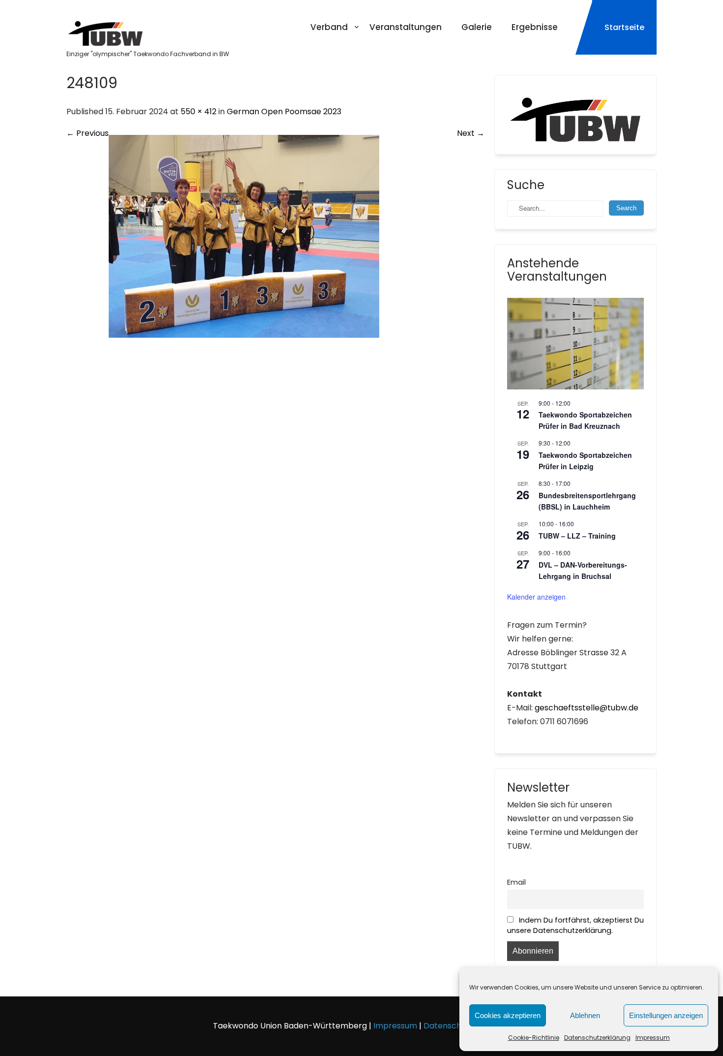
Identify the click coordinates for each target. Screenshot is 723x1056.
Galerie (476, 27)
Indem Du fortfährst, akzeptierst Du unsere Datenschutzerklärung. (575, 925)
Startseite (624, 27)
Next (470, 133)
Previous (87, 133)
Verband (329, 27)
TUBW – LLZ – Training (577, 536)
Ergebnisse (535, 27)
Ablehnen (585, 1015)
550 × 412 (198, 111)
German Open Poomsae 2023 (284, 111)
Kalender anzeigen (536, 597)
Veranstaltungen (405, 27)
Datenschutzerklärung (597, 1037)
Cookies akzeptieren (508, 1015)
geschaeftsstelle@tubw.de (586, 707)
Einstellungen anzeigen (666, 1015)
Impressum (652, 1037)
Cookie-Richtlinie (533, 1037)
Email (516, 882)
